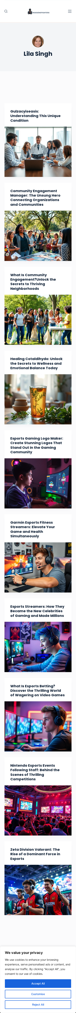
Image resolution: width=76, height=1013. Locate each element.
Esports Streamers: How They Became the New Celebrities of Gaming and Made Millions (37, 611)
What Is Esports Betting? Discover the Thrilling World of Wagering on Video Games (37, 691)
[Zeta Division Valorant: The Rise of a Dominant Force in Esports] (37, 890)
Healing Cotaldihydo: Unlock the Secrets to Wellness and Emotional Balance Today (36, 363)
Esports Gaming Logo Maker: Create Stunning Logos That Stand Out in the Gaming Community (36, 445)
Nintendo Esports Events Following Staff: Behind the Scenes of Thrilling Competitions (35, 772)
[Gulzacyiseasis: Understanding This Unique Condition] (37, 152)
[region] (38, 979)
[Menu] (70, 11)
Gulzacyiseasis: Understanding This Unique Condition (35, 116)
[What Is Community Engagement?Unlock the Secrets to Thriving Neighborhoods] (37, 320)
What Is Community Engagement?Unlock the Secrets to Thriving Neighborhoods (33, 281)
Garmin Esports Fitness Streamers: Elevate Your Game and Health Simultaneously (32, 529)
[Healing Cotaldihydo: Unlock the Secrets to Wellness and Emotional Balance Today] (37, 399)
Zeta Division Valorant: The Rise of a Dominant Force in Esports (35, 854)
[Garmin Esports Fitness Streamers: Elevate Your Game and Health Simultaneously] (37, 567)
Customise (38, 994)
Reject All (38, 1004)
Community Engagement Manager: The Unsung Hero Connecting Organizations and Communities (35, 197)
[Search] (5, 11)
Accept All (38, 983)
